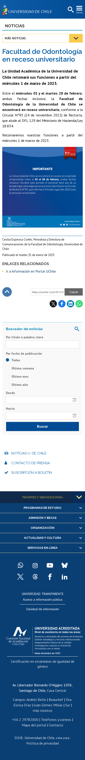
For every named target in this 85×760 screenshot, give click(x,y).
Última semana (22, 368)
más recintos (42, 710)
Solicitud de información (42, 609)
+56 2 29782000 (25, 719)
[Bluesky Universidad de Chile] (64, 565)
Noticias (14, 25)
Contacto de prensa (30, 463)
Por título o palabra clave (24, 337)
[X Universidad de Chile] (20, 576)
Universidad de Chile (39, 737)
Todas (15, 360)
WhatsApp (79, 303)
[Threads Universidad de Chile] (35, 576)
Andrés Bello (36, 699)
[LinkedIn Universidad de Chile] (64, 576)
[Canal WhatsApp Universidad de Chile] (20, 565)
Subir (7, 292)
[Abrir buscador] (70, 10)
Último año (19, 385)
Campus (19, 699)
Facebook (62, 303)
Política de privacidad (42, 743)
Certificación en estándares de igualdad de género (42, 664)
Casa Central (56, 690)
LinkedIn (70, 303)
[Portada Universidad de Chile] (28, 9)
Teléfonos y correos (56, 719)
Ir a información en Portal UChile (31, 271)
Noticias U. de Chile (28, 453)
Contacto (56, 725)
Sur (67, 705)
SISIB (19, 737)
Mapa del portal (34, 725)
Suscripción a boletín (31, 473)
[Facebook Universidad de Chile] (50, 576)
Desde (10, 393)
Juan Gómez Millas (48, 705)
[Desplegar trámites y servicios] (79, 497)
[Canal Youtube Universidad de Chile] (50, 565)
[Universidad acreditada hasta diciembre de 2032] (45, 639)
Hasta (10, 408)
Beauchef (56, 699)
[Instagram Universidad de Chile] (35, 565)
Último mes (20, 376)
